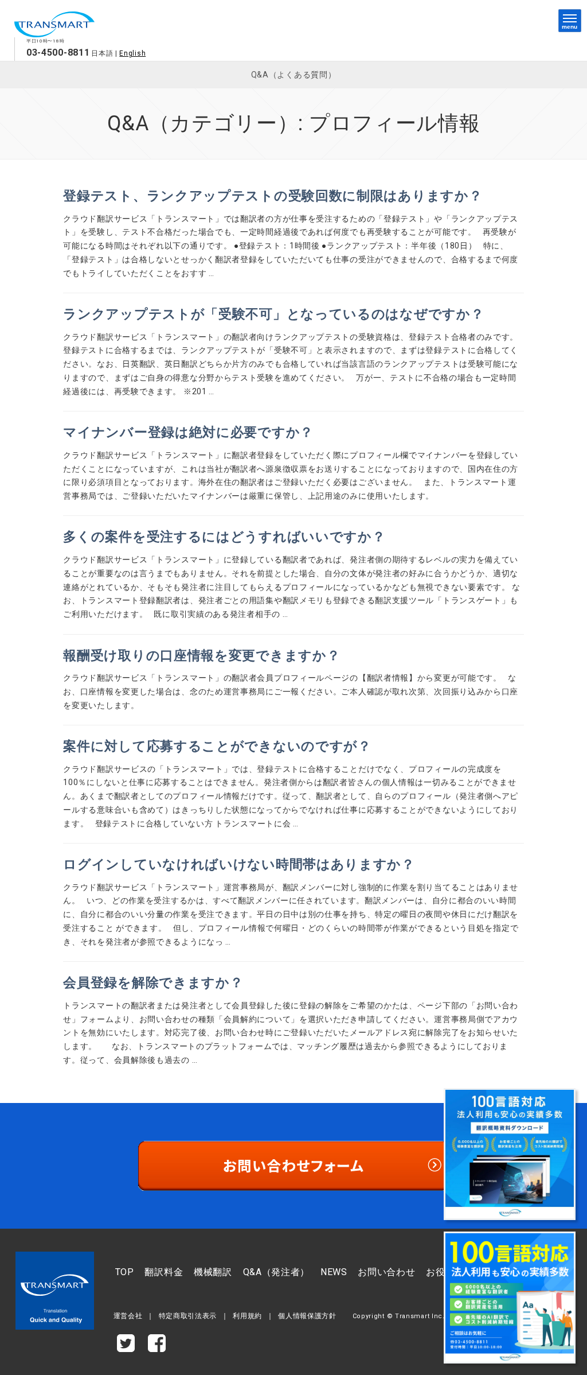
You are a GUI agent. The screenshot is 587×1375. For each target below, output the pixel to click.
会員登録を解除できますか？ (153, 983)
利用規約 (247, 1316)
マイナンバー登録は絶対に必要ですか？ (188, 432)
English (132, 53)
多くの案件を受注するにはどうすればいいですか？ (224, 537)
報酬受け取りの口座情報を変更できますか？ (201, 655)
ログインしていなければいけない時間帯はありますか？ (239, 864)
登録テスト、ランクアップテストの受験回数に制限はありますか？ (272, 196)
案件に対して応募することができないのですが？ (217, 746)
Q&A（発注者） (276, 1272)
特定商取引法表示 (188, 1316)
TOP (124, 1272)
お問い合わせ (386, 1272)
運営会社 (128, 1316)
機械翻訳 (213, 1272)
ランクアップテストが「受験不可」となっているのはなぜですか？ (273, 314)
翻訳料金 (163, 1272)
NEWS (333, 1272)
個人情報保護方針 (307, 1316)
